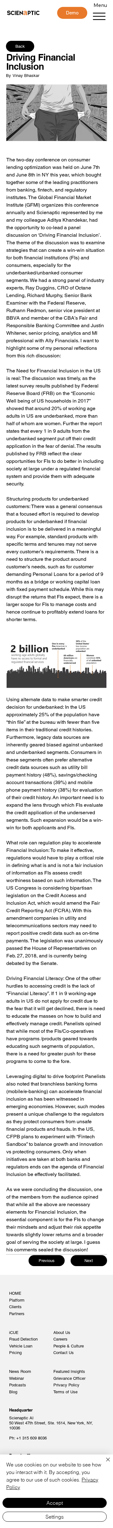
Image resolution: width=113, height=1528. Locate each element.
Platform (16, 1300)
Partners (16, 1313)
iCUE (14, 1332)
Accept (54, 1503)
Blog (13, 1392)
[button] (72, 13)
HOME (15, 1293)
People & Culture (68, 1346)
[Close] (104, 1463)
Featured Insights (69, 1371)
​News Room (20, 1371)
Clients (15, 1306)
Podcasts (17, 1385)
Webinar (16, 1378)
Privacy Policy (66, 1385)
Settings (55, 1517)
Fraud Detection (23, 1339)
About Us (61, 1332)
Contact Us (63, 1352)
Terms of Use (65, 1392)
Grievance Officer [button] (69, 1378)
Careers (60, 1339)
